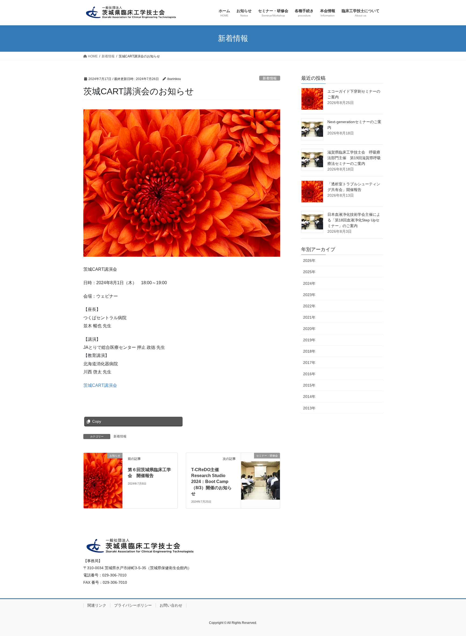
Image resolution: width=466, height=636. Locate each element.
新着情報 (270, 78)
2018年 (309, 351)
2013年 (309, 408)
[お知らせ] (103, 467)
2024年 (309, 283)
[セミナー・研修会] (260, 471)
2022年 (309, 306)
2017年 (309, 362)
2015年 (309, 385)
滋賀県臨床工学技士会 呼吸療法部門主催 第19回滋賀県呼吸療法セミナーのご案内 (354, 158)
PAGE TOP (450, 612)
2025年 (309, 272)
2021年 (309, 317)
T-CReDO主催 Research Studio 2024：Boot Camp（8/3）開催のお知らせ (211, 481)
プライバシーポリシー (133, 605)
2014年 (309, 396)
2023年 (309, 295)
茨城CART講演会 (100, 385)
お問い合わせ (171, 605)
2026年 (309, 260)
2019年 (309, 340)
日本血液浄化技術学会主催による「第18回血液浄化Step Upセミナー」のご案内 (353, 220)
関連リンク (96, 605)
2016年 (309, 374)
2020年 (309, 328)
